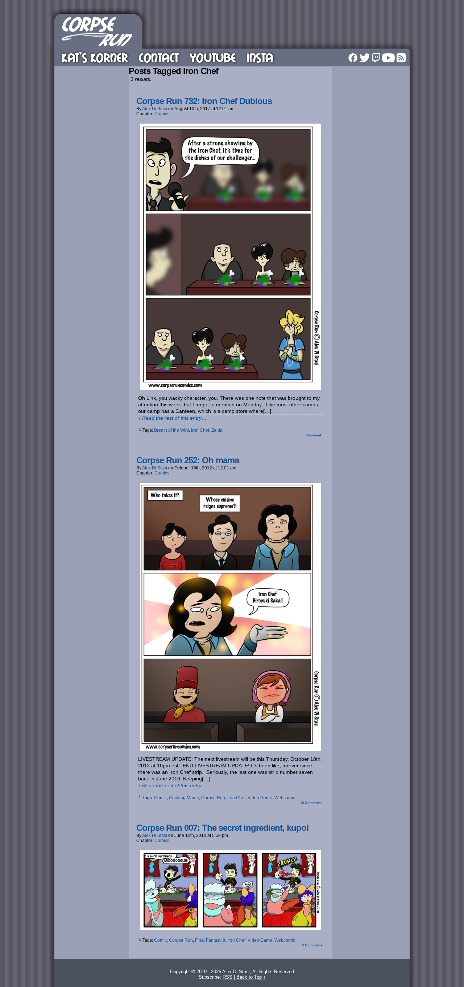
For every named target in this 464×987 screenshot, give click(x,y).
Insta (259, 57)
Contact (159, 57)
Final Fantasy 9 (210, 940)
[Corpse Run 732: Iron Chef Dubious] (230, 388)
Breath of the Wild (171, 430)
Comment (314, 435)
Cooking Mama (184, 797)
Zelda (217, 430)
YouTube (213, 57)
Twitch (376, 57)
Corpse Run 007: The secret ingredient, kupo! (222, 828)
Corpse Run (213, 797)
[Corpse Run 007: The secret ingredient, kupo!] (230, 928)
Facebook (352, 57)
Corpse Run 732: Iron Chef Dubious (204, 101)
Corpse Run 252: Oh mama (187, 460)
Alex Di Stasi (154, 108)
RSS (401, 57)
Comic (160, 797)
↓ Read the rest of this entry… (172, 418)
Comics (161, 113)
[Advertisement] (277, 30)
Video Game (260, 797)
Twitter (364, 57)
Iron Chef (200, 430)
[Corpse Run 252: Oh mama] (230, 749)
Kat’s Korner (95, 57)
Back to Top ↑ (251, 977)
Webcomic (284, 797)
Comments (311, 803)
